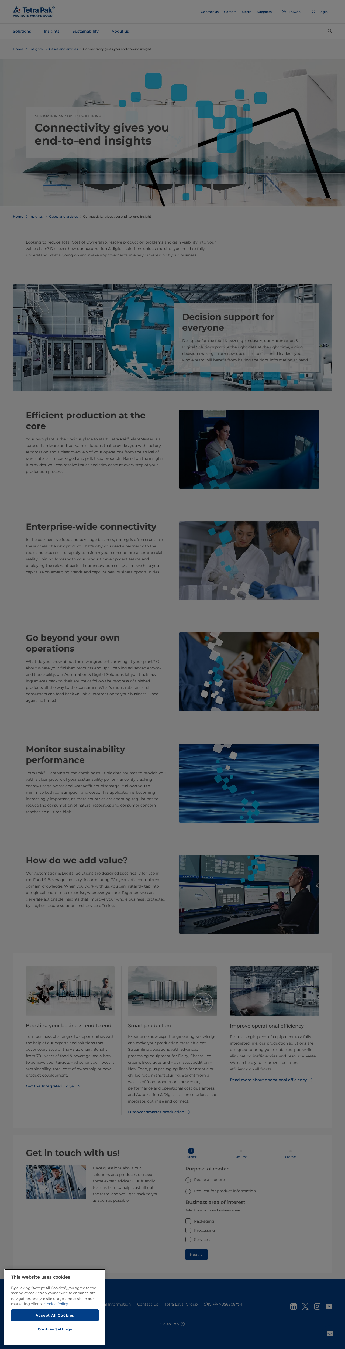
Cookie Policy (56, 1304)
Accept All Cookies (55, 1315)
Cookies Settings (55, 1329)
